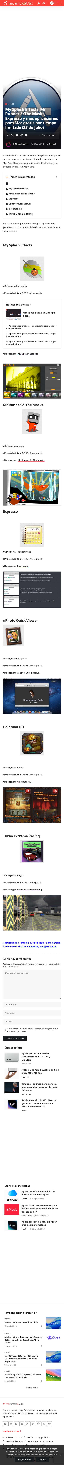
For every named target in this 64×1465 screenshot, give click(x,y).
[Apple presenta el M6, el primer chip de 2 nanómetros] (11, 1225)
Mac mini (25, 1077)
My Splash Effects (18, 188)
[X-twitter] (27, 1423)
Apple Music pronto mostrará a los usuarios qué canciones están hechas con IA (40, 1208)
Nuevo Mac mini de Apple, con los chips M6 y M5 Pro (40, 1071)
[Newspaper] (10, 1423)
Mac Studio (26, 1064)
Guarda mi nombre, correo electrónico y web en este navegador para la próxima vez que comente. (32, 1030)
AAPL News (26, 1094)
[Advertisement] (32, 39)
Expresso (14, 198)
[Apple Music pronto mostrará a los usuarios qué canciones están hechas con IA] (11, 1209)
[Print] (26, 135)
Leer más (42, 1459)
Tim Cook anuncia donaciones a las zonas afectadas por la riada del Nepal (39, 1087)
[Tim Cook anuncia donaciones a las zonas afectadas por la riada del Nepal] (11, 1087)
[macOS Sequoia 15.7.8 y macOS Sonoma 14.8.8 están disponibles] (53, 1375)
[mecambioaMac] (18, 3)
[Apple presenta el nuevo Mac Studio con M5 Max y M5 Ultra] (11, 1057)
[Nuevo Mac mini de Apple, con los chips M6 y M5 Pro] (11, 1073)
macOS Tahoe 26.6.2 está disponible (21, 1322)
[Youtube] (49, 1423)
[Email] (17, 135)
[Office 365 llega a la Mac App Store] (13, 314)
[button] (39, 3)
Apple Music (27, 1216)
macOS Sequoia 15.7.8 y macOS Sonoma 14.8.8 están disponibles (22, 1376)
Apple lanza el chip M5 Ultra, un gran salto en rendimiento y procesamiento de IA (39, 1103)
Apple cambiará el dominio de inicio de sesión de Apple (38, 1193)
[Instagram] (44, 1423)
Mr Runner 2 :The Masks (22, 193)
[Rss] (5, 1423)
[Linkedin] (21, 1423)
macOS (11, 104)
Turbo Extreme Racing (21, 213)
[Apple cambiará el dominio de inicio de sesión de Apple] (11, 1195)
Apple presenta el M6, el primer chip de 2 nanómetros (39, 1223)
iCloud (24, 1199)
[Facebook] (38, 1423)
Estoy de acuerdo (24, 1459)
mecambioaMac (22, 144)
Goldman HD (15, 208)
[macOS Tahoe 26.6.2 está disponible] (53, 1323)
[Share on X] (12, 135)
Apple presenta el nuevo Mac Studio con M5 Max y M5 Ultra (36, 1056)
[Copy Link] (21, 135)
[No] (60, 1455)
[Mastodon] (33, 1423)
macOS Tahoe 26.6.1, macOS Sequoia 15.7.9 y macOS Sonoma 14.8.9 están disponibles (21, 1359)
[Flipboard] (16, 1423)
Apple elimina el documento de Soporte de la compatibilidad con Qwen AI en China (23, 1340)
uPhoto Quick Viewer (20, 203)
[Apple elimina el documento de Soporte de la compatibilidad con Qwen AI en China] (53, 1338)
